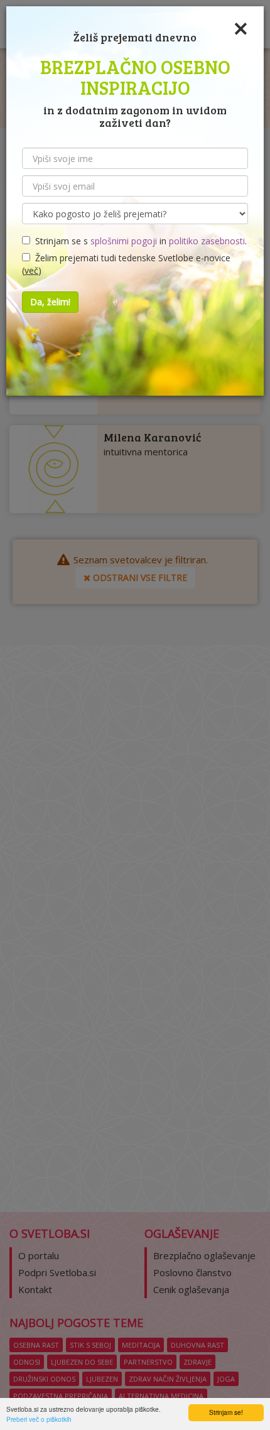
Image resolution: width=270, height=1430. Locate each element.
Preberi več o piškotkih (39, 1419)
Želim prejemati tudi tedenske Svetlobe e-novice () (126, 264)
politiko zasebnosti (207, 241)
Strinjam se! (226, 1412)
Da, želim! (50, 302)
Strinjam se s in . (138, 241)
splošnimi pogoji (123, 241)
